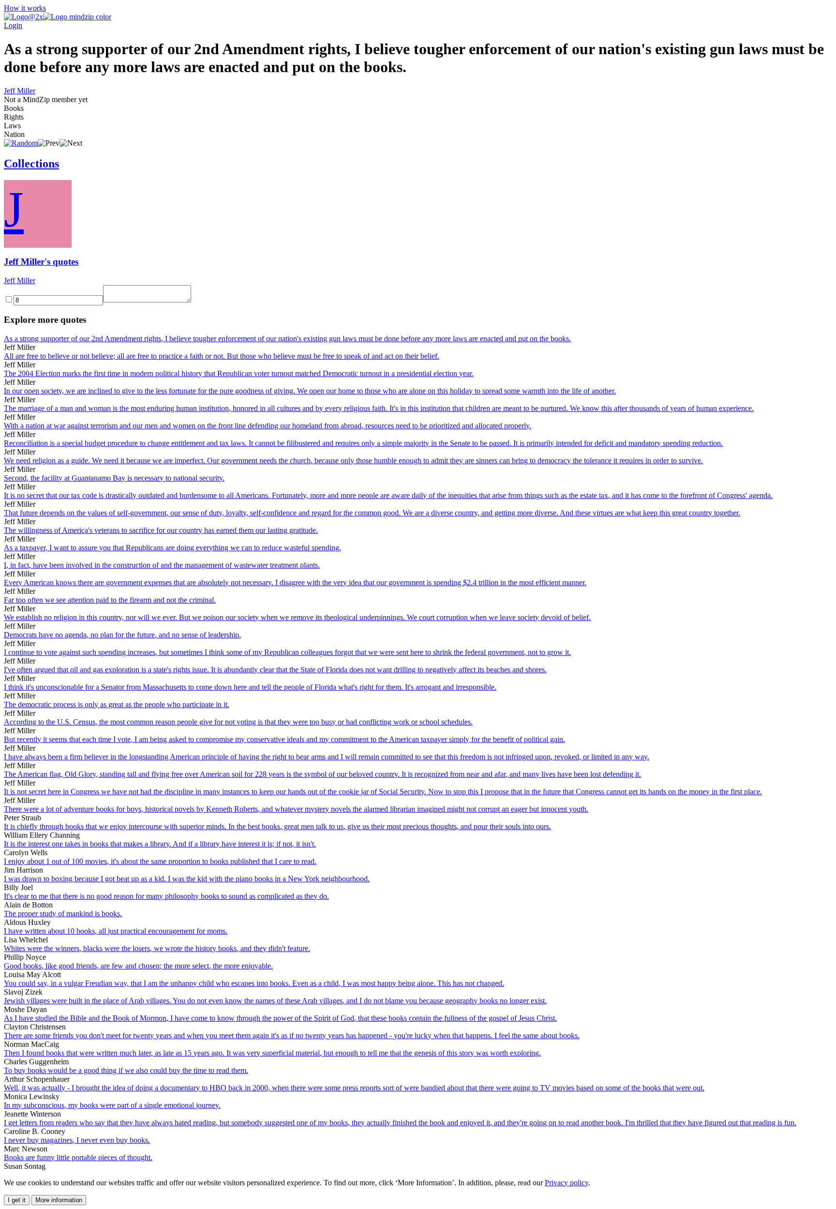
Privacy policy (566, 1183)
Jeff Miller (19, 91)
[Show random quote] (21, 143)
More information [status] (58, 1200)
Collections (31, 163)
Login (13, 25)
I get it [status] (17, 1200)
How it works (25, 8)
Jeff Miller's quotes (41, 262)
